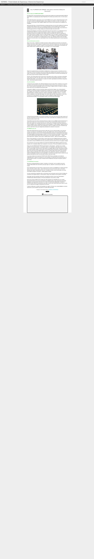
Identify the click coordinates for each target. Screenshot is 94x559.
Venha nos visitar (37, 4)
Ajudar (42, 4)
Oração (32, 4)
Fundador (20, 4)
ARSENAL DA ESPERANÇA (53, 189)
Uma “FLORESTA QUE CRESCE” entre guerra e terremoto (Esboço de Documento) (47, 10)
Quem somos (15, 4)
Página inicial (10, 4)
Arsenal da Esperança (26, 4)
